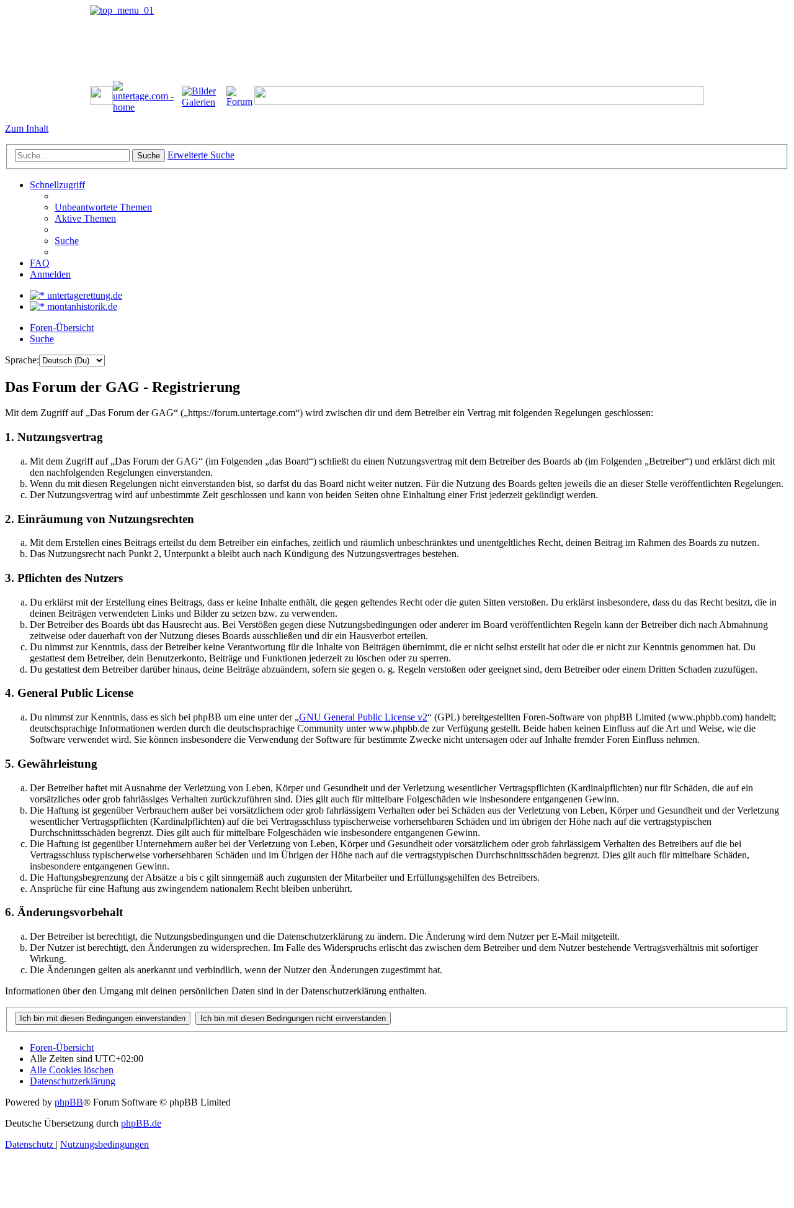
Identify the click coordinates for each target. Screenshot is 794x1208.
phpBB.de (141, 1123)
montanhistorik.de (81, 306)
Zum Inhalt (26, 128)
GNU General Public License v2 (363, 717)
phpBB (69, 1102)
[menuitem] (103, 207)
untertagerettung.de (83, 295)
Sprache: (22, 360)
